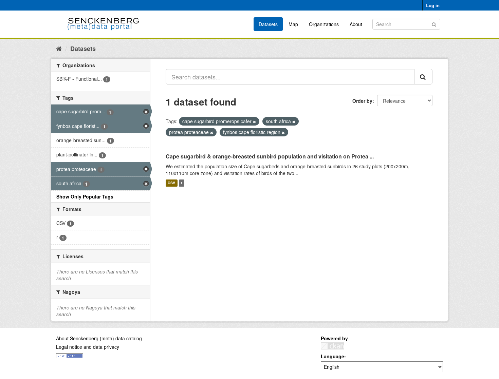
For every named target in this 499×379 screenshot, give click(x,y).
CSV (171, 183)
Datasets (268, 24)
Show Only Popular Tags (84, 196)
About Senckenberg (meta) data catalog (99, 338)
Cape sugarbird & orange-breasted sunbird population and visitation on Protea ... (270, 156)
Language (332, 356)
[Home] (59, 48)
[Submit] (434, 23)
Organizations (324, 24)
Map (293, 24)
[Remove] (254, 121)
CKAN (332, 345)
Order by (362, 100)
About (356, 24)
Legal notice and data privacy (87, 346)
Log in (433, 5)
